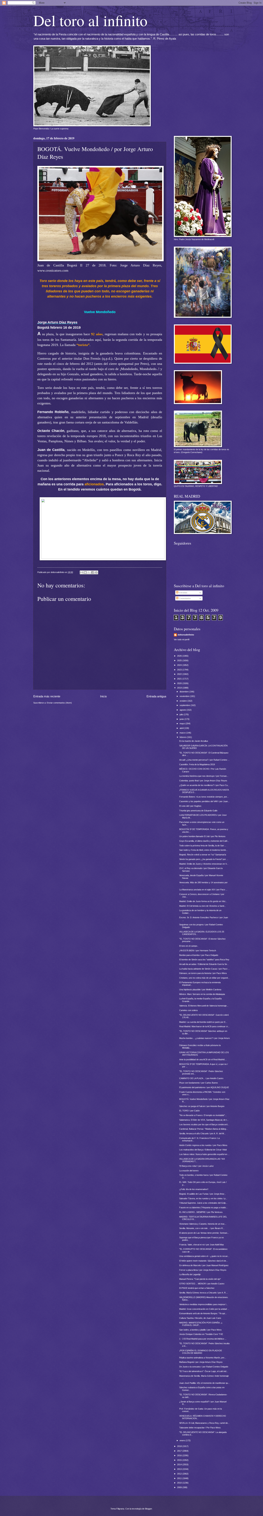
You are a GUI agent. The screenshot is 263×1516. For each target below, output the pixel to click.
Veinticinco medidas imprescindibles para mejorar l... (203, 1304)
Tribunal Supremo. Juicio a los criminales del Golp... (203, 1203)
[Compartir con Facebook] (93, 572)
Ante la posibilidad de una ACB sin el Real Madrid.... (203, 1059)
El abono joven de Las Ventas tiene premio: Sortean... (204, 1233)
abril (182, 728)
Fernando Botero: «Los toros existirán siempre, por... (204, 797)
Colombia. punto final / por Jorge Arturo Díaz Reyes (203, 780)
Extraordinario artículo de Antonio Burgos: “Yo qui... (203, 1313)
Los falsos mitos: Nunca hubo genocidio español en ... (204, 1154)
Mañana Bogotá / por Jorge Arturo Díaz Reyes (201, 1362)
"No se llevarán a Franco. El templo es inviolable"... (203, 1115)
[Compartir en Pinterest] (96, 572)
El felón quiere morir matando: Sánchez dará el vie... (203, 1261)
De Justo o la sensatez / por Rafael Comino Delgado (203, 1366)
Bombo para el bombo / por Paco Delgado (198, 955)
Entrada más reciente (46, 696)
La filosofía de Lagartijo (190, 1274)
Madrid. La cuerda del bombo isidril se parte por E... (203, 1022)
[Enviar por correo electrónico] (82, 572)
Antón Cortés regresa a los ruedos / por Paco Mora (203, 1145)
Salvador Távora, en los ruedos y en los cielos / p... (203, 1198)
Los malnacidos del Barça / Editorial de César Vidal (203, 1149)
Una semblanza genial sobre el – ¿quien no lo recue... (204, 1256)
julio (182, 714)
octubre (183, 701)
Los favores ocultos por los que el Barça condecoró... (204, 1124)
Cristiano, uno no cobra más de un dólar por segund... (204, 978)
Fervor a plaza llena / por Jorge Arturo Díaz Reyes (202, 1270)
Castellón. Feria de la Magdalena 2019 (197, 764)
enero (183, 1440)
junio (182, 719)
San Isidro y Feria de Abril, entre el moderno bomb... (203, 850)
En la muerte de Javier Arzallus (193, 741)
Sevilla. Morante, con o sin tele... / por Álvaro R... (201, 1228)
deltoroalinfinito (186, 635)
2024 (179, 665)
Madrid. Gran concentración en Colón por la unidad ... (204, 1309)
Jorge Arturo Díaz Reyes (57, 322)
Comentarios (184, 598)
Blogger (148, 1509)
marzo (183, 733)
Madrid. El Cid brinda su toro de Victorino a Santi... (202, 906)
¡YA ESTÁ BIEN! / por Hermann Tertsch (197, 950)
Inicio (103, 696)
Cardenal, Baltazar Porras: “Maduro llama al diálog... (203, 1129)
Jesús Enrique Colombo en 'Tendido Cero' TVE (201, 1334)
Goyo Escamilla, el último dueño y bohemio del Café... (204, 841)
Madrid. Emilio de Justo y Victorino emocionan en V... (203, 864)
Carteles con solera (188, 1010)
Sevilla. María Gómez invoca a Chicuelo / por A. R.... (203, 1292)
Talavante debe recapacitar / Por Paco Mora (199, 1427)
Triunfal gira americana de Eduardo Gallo (198, 810)
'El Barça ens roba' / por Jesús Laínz (196, 1166)
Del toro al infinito (90, 20)
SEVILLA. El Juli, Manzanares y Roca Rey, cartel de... (204, 1423)
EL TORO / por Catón (189, 1110)
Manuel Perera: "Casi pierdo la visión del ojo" (200, 1279)
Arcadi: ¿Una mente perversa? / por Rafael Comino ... (204, 760)
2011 (179, 1478)
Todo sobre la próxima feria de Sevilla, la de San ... (202, 845)
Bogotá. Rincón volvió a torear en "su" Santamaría (202, 854)
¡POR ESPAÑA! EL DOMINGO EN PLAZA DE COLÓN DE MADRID (200, 1351)
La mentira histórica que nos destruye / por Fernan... (203, 776)
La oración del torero (189, 1170)
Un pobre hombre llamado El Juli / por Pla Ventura (202, 836)
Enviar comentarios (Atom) (59, 703)
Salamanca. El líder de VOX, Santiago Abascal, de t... (204, 1120)
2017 (179, 1451)
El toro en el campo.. (188, 946)
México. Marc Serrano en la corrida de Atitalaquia (202, 994)
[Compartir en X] (89, 572)
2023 (179, 670)
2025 (179, 660)
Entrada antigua (156, 696)
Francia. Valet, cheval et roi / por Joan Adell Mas (201, 1244)
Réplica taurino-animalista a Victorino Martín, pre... (202, 1357)
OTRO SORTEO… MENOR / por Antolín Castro (201, 1283)
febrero (183, 737)
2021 (179, 679)
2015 (179, 1460)
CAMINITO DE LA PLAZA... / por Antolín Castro (201, 1078)
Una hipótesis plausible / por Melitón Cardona (200, 989)
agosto (183, 710)
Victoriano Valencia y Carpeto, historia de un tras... (202, 1224)
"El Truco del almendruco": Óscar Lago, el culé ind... (203, 1371)
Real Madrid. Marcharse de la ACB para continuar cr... (204, 1026)
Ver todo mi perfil (181, 639)
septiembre (185, 705)
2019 (179, 688)
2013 (179, 1469)
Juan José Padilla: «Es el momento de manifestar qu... (204, 1383)
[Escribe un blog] (85, 572)
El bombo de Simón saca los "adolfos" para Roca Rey (204, 959)
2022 (179, 674)
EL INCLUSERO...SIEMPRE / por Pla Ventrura (200, 1212)
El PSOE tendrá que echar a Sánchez (196, 1288)
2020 (179, 683)
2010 (179, 1483)
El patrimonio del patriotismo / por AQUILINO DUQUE (204, 1087)
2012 (179, 1474)
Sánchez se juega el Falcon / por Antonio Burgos (201, 1106)
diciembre (184, 691)
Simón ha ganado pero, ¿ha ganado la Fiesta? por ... (203, 859)
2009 (179, 1487)
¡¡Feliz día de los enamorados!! (193, 1189)
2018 (179, 1446)
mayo (182, 723)
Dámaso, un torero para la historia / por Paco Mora (203, 973)
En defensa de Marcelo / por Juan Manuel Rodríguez (204, 1265)
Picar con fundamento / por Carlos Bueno (198, 1083)
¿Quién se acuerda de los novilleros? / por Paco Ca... (204, 785)
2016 (179, 1455)
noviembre (185, 696)
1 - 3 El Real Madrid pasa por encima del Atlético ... (202, 1339)
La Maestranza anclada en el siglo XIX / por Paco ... (203, 889)
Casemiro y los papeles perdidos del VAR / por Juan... (204, 801)
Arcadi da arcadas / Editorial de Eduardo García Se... (204, 964)
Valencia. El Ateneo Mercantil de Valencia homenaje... (203, 1006)
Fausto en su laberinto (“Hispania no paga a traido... (203, 1207)
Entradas (182, 592)
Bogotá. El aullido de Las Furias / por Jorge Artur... (202, 1194)
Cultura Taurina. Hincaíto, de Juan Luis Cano (200, 1318)
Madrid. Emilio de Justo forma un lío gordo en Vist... (203, 901)
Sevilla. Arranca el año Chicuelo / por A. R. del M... (202, 1133)
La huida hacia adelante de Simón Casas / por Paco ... (204, 969)
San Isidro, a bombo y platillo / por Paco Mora (200, 1330)
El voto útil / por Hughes (190, 806)
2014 (179, 1464)
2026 (179, 656)
